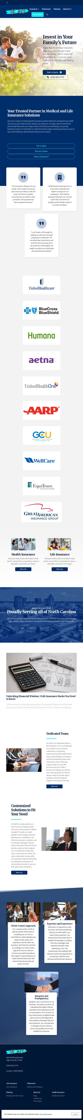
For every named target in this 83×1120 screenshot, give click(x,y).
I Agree (75, 1114)
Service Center (41, 151)
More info (23, 569)
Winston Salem (18, 621)
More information (45, 1114)
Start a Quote (52, 72)
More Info (54, 786)
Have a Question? (41, 156)
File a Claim (41, 146)
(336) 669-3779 (7, 2)
